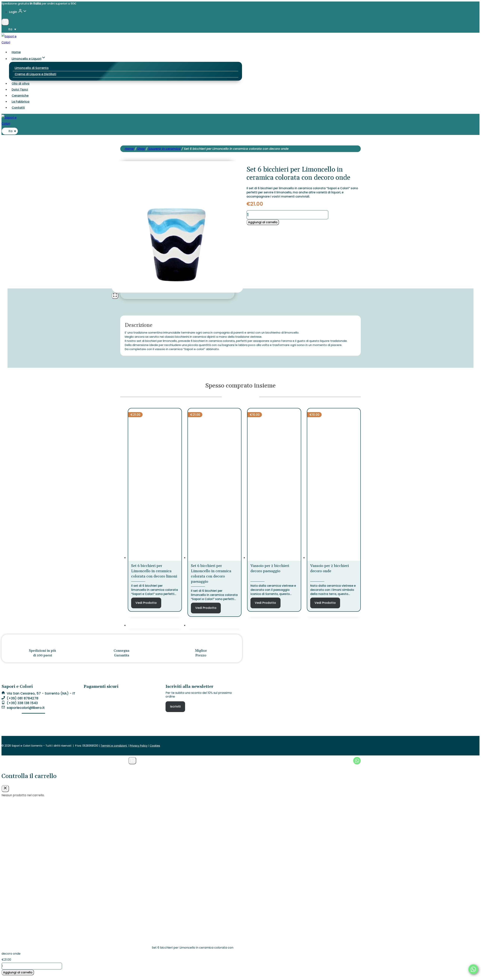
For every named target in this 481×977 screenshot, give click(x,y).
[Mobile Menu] (240, 760)
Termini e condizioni (114, 746)
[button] (25, 12)
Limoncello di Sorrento (32, 68)
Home (16, 52)
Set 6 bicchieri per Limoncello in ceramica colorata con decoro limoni (154, 571)
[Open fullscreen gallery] (115, 296)
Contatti (18, 107)
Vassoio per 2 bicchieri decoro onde (329, 568)
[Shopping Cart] (132, 760)
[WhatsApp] (473, 969)
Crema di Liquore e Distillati (35, 74)
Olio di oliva (20, 83)
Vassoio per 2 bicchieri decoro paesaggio (269, 568)
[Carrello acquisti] (5, 22)
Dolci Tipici (20, 89)
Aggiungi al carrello (263, 222)
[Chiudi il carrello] (5, 788)
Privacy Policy (138, 746)
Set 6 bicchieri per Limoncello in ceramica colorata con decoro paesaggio (211, 573)
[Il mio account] (123, 760)
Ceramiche (20, 95)
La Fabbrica (20, 101)
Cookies (155, 746)
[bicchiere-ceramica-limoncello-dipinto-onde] (177, 289)
